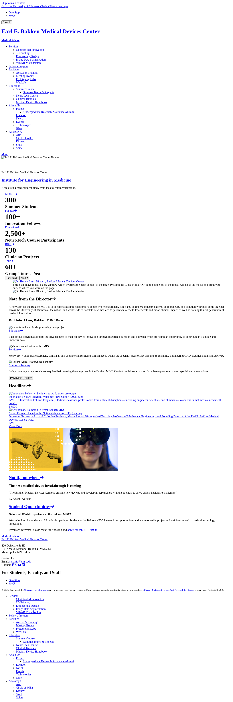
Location (21, 664)
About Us (14, 654)
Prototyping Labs (26, 628)
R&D (8, 244)
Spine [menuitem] (19, 147)
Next (23, 278)
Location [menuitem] (21, 115)
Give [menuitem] (19, 128)
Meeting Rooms (25, 625)
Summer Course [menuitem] (25, 89)
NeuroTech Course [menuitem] (27, 95)
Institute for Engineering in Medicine (36, 180)
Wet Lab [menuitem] (21, 82)
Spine (19, 697)
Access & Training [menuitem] (26, 72)
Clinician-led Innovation (30, 599)
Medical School (10, 40)
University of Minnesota (36, 590)
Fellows (9, 210)
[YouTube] (19, 564)
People (20, 658)
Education (11, 227)
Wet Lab (21, 631)
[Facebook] (116, 162)
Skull (19, 694)
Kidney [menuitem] (20, 141)
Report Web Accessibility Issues (178, 590)
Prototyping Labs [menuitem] (26, 79)
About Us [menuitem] (14, 105)
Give (19, 677)
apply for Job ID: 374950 (82, 529)
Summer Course (25, 638)
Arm (18, 684)
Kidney (20, 690)
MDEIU (10, 194)
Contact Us (7, 558)
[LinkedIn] (116, 168)
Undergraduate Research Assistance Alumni (48, 661)
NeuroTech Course (27, 645)
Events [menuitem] (20, 121)
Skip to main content (13, 3)
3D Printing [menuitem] (22, 53)
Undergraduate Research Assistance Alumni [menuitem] (48, 111)
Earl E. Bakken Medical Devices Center (50, 31)
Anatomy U (15, 681)
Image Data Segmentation (31, 609)
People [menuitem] (20, 108)
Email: (5, 561)
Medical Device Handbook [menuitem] (31, 102)
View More (15, 426)
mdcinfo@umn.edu (20, 561)
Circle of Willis (24, 687)
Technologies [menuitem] (23, 125)
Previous (11, 278)
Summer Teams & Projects (38, 641)
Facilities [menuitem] (14, 69)
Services (13, 595)
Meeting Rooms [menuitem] (25, 75)
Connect (6, 564)
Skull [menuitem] (19, 144)
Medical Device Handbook (31, 651)
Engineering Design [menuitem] (27, 56)
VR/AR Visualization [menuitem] (28, 62)
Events (20, 671)
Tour (8, 260)
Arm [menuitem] (18, 134)
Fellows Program (18, 615)
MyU (12, 15)
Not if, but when (24, 477)
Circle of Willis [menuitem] (24, 138)
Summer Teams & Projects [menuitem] (38, 92)
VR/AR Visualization (28, 612)
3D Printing (22, 602)
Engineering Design (27, 605)
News (19, 667)
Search (6, 22)
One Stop (14, 12)
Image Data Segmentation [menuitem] (31, 59)
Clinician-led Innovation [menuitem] (30, 49)
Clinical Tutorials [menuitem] (26, 98)
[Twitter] (15, 564)
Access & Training (26, 622)
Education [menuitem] (14, 85)
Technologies (23, 674)
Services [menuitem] (13, 46)
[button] (116, 281)
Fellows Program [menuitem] (18, 66)
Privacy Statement (153, 590)
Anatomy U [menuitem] (15, 131)
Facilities (14, 618)
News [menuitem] (19, 118)
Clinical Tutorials (26, 648)
